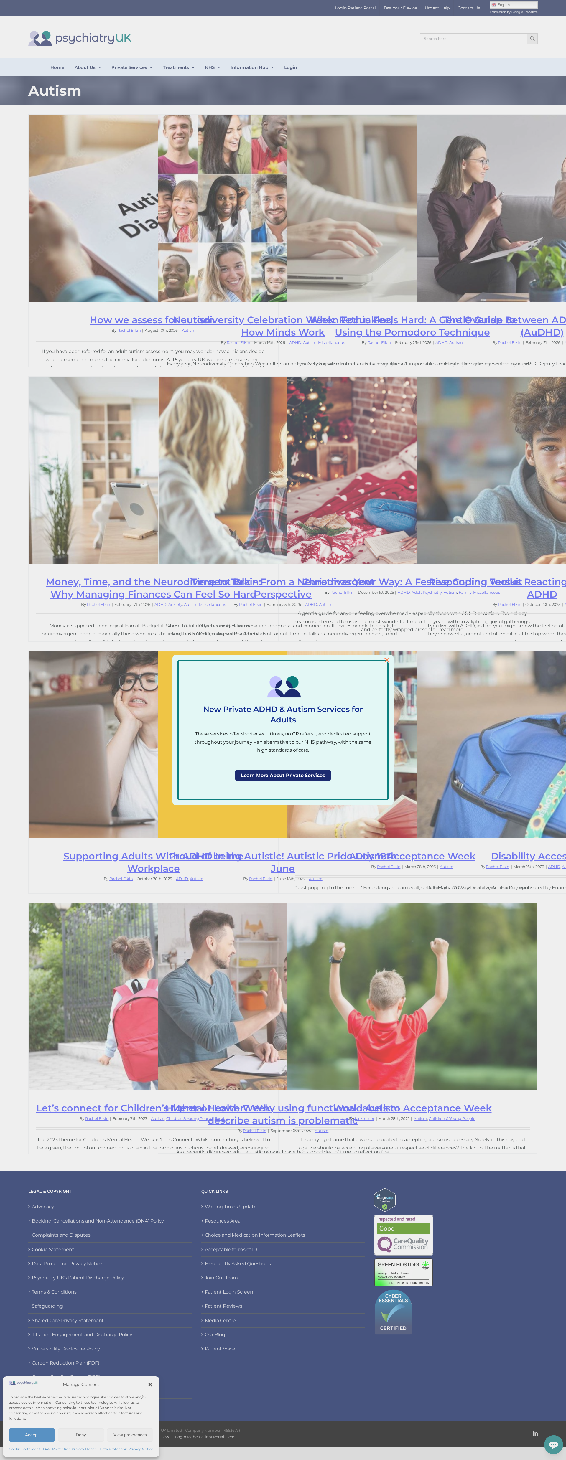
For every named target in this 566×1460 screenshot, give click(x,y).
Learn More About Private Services (283, 775)
